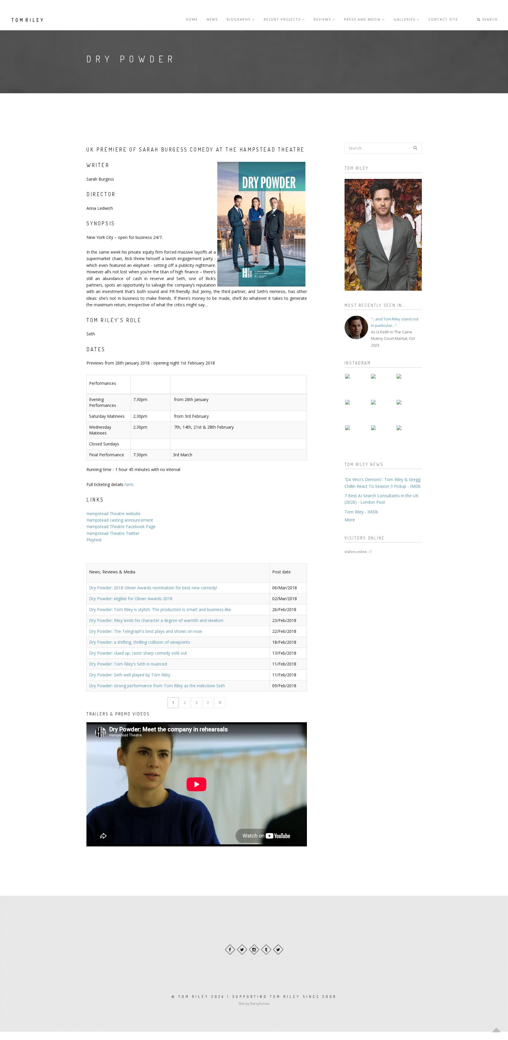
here (129, 484)
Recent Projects (283, 19)
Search (489, 19)
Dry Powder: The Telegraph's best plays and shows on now (145, 631)
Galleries (405, 19)
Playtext (94, 540)
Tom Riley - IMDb (361, 512)
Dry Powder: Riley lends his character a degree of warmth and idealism (156, 620)
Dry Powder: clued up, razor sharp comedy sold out (138, 653)
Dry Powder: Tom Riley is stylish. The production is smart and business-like (160, 609)
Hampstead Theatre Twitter (112, 533)
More (350, 520)
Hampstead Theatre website (113, 513)
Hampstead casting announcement (119, 520)
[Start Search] (415, 148)
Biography (239, 19)
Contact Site (443, 19)
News (212, 19)
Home (192, 19)
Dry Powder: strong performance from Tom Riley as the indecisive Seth (157, 685)
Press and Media (363, 19)
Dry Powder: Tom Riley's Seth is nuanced (128, 664)
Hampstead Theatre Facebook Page (121, 526)
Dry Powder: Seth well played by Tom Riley (129, 675)
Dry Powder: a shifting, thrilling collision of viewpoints (139, 642)
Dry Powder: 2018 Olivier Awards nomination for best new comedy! (153, 587)
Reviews (323, 19)
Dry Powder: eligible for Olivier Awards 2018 (130, 598)
